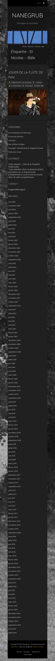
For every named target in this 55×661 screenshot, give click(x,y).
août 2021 (12, 309)
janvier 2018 (13, 471)
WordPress (15, 647)
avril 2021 (12, 325)
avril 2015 (12, 598)
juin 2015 (11, 590)
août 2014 (12, 629)
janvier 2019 (13, 429)
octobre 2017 (13, 482)
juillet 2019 (12, 406)
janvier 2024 (13, 213)
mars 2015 (12, 602)
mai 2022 (11, 275)
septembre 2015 (14, 579)
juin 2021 (11, 317)
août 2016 (12, 536)
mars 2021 (12, 329)
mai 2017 (11, 502)
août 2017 (12, 490)
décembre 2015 (14, 567)
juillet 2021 (12, 313)
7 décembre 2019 (16, 82)
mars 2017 (12, 509)
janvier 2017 (13, 517)
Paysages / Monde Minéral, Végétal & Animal (25, 148)
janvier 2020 (13, 382)
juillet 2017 (12, 494)
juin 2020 (11, 363)
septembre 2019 (14, 398)
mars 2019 (12, 421)
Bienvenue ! (36, 652)
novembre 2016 (14, 525)
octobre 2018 (13, 436)
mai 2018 (11, 456)
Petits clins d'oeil (14, 152)
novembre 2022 (14, 252)
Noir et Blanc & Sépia (16, 144)
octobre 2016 (13, 529)
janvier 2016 (13, 563)
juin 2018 (11, 452)
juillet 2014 (12, 633)
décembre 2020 (14, 340)
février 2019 (13, 425)
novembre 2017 (14, 479)
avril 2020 (12, 371)
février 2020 (13, 379)
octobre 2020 (13, 348)
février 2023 (13, 240)
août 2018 (12, 444)
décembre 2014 (14, 613)
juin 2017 (11, 498)
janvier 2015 (13, 609)
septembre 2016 (14, 532)
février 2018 (13, 467)
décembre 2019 (14, 386)
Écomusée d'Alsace (15, 136)
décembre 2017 (14, 475)
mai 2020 (11, 367)
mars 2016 (12, 556)
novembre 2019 (14, 390)
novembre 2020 (14, 344)
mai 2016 (11, 548)
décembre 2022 (14, 248)
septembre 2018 (14, 440)
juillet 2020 (12, 359)
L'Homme (39, 82)
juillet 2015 (12, 586)
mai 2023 (11, 232)
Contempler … (28, 654)
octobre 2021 (13, 302)
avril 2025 (12, 202)
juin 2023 (11, 229)
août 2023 (12, 221)
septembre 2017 (14, 486)
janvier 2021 (13, 336)
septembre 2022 (14, 259)
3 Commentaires (16, 86)
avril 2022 (12, 279)
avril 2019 (12, 417)
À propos (27, 652)
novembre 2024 (14, 206)
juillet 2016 (12, 540)
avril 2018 (12, 459)
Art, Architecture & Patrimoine (19, 133)
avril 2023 (12, 236)
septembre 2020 (14, 352)
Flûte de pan (29, 86)
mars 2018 (12, 463)
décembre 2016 (14, 521)
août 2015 (12, 583)
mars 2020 (12, 375)
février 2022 (13, 286)
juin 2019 (11, 409)
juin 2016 (11, 544)
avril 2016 (12, 552)
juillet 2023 (12, 225)
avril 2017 (12, 506)
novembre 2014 (14, 617)
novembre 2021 (14, 298)
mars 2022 (12, 282)
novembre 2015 (14, 571)
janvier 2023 (13, 244)
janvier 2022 (13, 290)
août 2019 (12, 402)
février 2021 (13, 332)
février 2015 (13, 606)
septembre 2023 (14, 217)
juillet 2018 (12, 448)
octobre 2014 (13, 621)
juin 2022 (11, 271)
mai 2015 (11, 594)
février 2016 (13, 559)
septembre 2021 (14, 306)
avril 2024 (12, 209)
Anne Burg (28, 82)
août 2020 (12, 356)
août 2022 (12, 263)
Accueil (24, 46)
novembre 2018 (14, 432)
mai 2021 (11, 321)
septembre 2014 (14, 625)
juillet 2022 (12, 267)
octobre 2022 (13, 256)
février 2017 (13, 513)
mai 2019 (11, 413)
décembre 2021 (14, 294)
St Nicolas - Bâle (38, 86)
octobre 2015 (13, 575)
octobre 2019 (13, 394)
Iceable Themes (37, 647)
